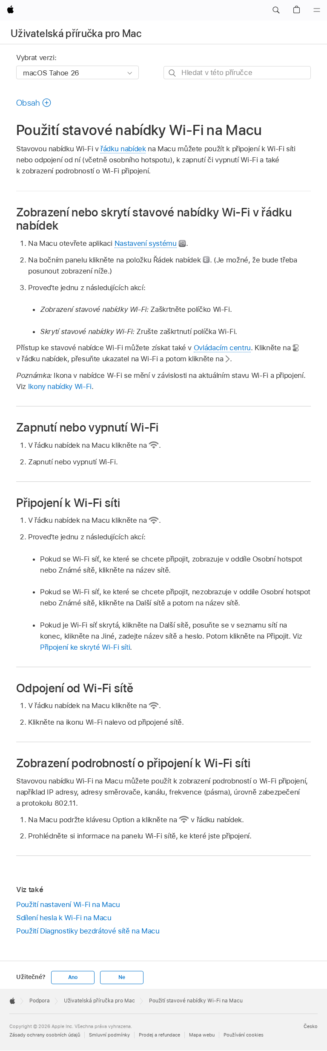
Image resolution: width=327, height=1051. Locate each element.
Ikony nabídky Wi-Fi (60, 386)
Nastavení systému (146, 243)
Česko (311, 1026)
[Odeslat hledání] (172, 73)
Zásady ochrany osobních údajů (44, 1035)
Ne (121, 977)
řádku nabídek (123, 148)
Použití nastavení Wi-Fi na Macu (68, 904)
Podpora (39, 1001)
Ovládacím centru (222, 347)
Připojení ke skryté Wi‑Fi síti (85, 647)
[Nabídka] (317, 10)
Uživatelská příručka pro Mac (76, 33)
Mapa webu (202, 1035)
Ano (72, 977)
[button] (276, 10)
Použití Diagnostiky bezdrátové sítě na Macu (88, 931)
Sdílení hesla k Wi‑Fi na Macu (64, 917)
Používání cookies (244, 1035)
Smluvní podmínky (109, 1035)
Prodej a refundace (159, 1035)
